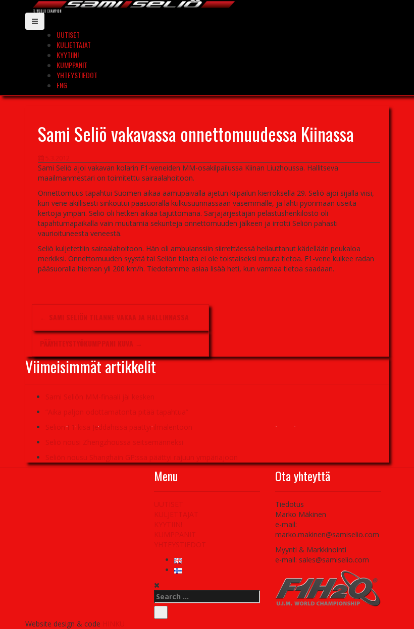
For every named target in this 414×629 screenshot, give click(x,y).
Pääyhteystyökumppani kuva (91, 343)
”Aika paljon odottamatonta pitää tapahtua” (116, 412)
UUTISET (68, 34)
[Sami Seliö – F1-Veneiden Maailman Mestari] (134, 5)
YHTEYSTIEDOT (77, 75)
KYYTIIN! (68, 54)
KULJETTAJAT (74, 44)
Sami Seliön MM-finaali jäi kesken (99, 397)
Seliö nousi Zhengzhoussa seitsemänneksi (114, 442)
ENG (62, 85)
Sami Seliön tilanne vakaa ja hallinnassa (114, 317)
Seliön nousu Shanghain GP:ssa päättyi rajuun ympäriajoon (141, 457)
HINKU (113, 623)
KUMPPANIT (72, 65)
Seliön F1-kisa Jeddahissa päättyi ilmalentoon (118, 427)
